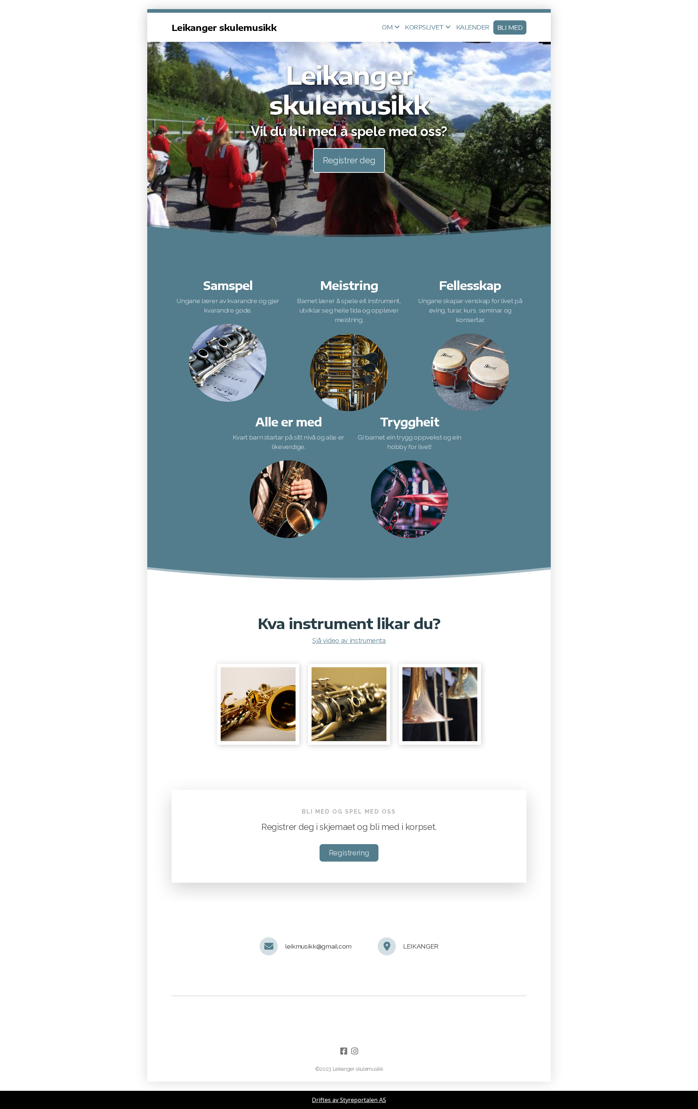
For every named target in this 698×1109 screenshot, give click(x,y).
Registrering (349, 852)
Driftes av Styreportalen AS (349, 1100)
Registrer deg (349, 160)
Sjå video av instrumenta (349, 640)
